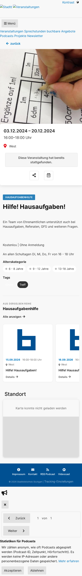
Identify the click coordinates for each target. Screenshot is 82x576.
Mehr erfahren (69, 561)
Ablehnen (37, 570)
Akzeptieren (12, 570)
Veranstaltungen (11, 31)
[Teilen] (34, 175)
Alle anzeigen (12, 316)
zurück (15, 43)
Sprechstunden (35, 31)
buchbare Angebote (61, 31)
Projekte (20, 36)
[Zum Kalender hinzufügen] (48, 175)
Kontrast (69, 2)
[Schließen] (5, 505)
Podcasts (6, 36)
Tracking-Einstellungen (58, 481)
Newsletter (35, 36)
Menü (11, 23)
